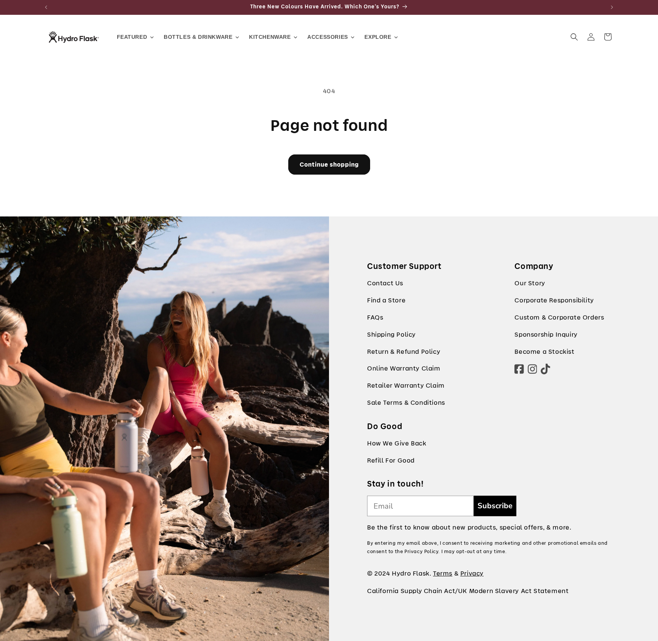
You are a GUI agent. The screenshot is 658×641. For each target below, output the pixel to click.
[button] (574, 37)
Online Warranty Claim (404, 368)
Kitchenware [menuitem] (270, 37)
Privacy (472, 573)
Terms (442, 573)
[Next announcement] (612, 7)
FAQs (375, 317)
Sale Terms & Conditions (406, 403)
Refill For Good (391, 460)
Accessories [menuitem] (327, 37)
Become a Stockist (544, 352)
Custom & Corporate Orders (559, 317)
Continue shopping (329, 165)
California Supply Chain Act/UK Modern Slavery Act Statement (468, 591)
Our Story (529, 283)
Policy (406, 335)
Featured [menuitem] (132, 37)
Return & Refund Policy (403, 352)
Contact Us (385, 283)
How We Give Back (396, 443)
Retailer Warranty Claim (406, 386)
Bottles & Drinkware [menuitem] (198, 37)
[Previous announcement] (46, 7)
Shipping (381, 335)
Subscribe (495, 506)
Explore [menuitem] (377, 37)
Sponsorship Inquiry (545, 335)
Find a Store (386, 300)
